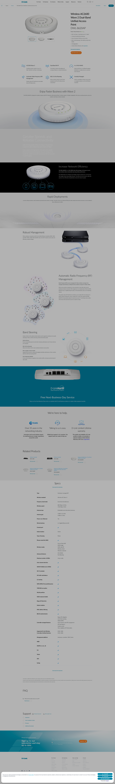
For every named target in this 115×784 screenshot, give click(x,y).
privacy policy (31, 774)
